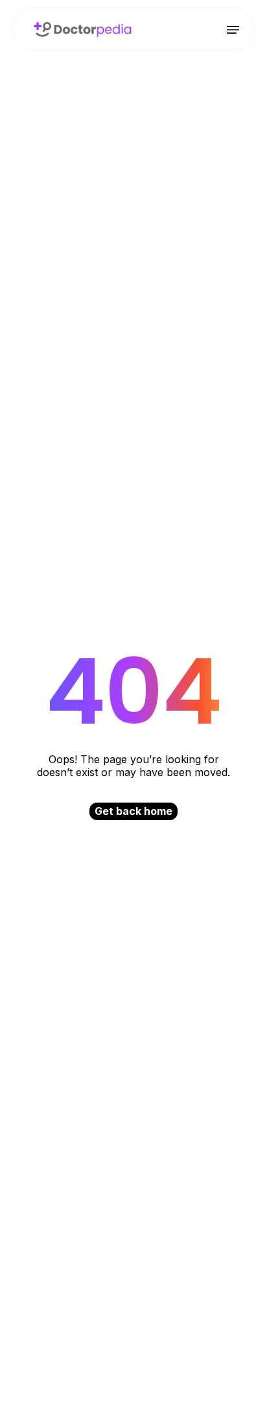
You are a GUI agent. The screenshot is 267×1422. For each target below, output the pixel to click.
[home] (79, 28)
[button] (233, 29)
